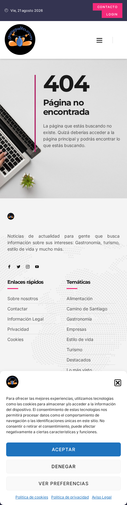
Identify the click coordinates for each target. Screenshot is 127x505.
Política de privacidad (70, 497)
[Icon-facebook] (9, 267)
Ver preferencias (64, 483)
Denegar (63, 466)
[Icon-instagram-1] (28, 267)
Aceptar (64, 449)
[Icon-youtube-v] (37, 267)
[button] (118, 383)
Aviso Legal (102, 497)
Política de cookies (31, 497)
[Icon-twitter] (18, 267)
